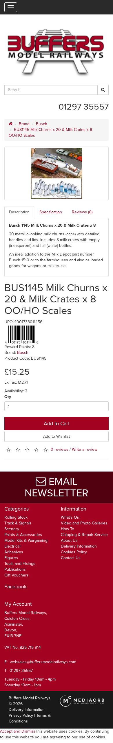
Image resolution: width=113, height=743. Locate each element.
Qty (7, 396)
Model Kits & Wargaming (26, 540)
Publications (15, 569)
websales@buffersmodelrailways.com (43, 661)
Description (19, 212)
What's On (70, 517)
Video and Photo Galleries (84, 523)
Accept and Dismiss (17, 731)
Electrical (12, 546)
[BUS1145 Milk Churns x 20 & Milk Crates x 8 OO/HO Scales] (56, 173)
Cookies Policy (74, 552)
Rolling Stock (16, 517)
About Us (69, 540)
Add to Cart (57, 423)
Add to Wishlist (56, 436)
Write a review (84, 449)
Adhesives (13, 552)
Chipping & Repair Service (84, 534)
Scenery (11, 528)
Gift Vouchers (16, 575)
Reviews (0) (82, 212)
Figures (11, 557)
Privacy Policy (21, 715)
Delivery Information (79, 546)
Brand (24, 123)
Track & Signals (18, 523)
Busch (41, 123)
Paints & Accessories (23, 534)
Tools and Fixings (19, 563)
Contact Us (71, 557)
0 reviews (59, 449)
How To (67, 528)
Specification (50, 212)
